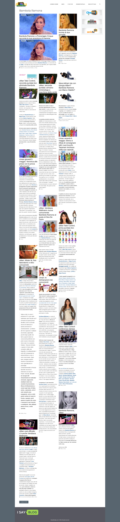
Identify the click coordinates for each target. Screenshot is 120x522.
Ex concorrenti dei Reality (28, 67)
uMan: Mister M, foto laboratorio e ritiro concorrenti (27, 262)
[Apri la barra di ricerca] (100, 4)
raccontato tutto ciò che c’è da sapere (48, 302)
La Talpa (35, 67)
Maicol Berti (22, 133)
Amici (62, 4)
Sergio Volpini (28, 133)
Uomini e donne (54, 4)
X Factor (70, 4)
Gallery (61, 291)
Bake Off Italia (92, 4)
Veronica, (61, 185)
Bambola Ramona (26, 130)
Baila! (22, 67)
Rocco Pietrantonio (63, 283)
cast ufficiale (64, 368)
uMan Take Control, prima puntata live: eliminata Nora (67, 228)
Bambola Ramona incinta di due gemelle (66, 32)
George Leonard (23, 131)
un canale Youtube (30, 304)
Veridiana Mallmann (52, 251)
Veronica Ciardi (29, 135)
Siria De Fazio (62, 285)
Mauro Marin (68, 107)
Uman (65, 63)
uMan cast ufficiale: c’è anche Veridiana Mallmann (27, 433)
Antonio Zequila (62, 278)
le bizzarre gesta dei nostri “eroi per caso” (27, 296)
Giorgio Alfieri (68, 116)
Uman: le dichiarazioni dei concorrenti (46, 280)
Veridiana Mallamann (71, 285)
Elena (35, 202)
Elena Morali (34, 130)
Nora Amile (72, 281)
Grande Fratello (80, 4)
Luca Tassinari (30, 131)
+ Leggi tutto (23, 502)
